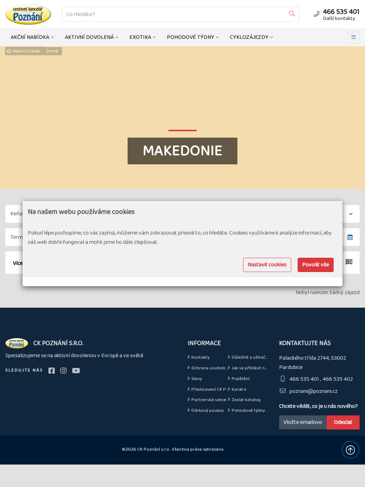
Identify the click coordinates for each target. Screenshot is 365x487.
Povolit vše (315, 264)
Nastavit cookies (267, 264)
